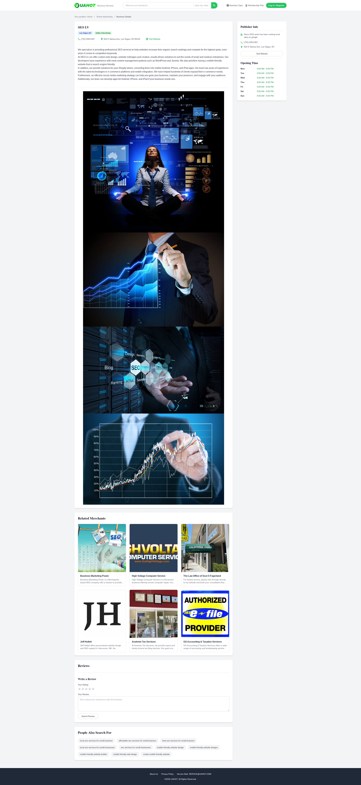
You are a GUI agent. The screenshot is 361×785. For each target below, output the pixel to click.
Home (90, 17)
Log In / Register (276, 5)
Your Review (83, 694)
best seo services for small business (178, 741)
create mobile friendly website (156, 754)
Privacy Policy (167, 774)
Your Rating (83, 685)
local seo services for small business (96, 741)
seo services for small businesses (136, 747)
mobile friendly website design (170, 747)
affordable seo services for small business (137, 741)
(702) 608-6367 (88, 39)
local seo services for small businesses (97, 747)
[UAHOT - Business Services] (85, 5)
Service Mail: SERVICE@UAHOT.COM (194, 774)
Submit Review (88, 716)
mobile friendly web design (125, 754)
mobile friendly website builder (93, 754)
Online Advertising (104, 17)
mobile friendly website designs (204, 747)
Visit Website (154, 39)
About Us (154, 774)
